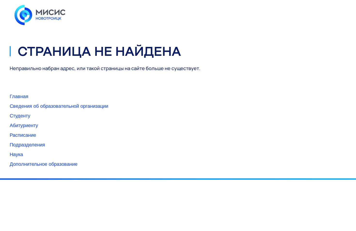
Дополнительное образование (43, 163)
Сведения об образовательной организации (59, 105)
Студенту (20, 115)
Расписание (23, 134)
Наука (16, 154)
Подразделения (27, 144)
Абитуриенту (24, 125)
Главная (19, 96)
